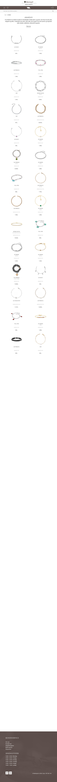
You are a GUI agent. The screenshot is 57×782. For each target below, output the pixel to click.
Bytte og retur (9, 747)
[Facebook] (7, 773)
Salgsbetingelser (10, 745)
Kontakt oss (8, 744)
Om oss (7, 742)
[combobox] (28, 11)
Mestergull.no (36, 773)
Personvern (8, 749)
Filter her (28, 26)
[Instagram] (10, 773)
